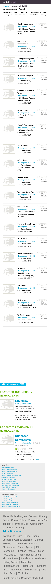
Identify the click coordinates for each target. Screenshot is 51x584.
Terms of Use (20, 523)
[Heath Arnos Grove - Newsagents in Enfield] (9, 261)
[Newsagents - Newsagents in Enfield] (9, 185)
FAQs (19, 527)
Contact (33, 516)
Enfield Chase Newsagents (9, 483)
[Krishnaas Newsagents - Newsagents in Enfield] (7, 444)
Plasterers (28, 565)
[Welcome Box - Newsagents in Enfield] (9, 214)
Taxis (13, 573)
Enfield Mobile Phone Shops (9, 502)
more (38, 459)
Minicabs (26, 562)
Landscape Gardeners (34, 558)
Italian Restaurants (29, 554)
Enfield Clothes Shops (8, 501)
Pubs (6, 569)
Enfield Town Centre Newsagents (11, 475)
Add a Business (12, 531)
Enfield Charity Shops (7, 499)
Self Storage (32, 569)
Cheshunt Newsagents (8, 489)
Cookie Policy (18, 520)
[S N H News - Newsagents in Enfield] (9, 168)
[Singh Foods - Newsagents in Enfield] (9, 118)
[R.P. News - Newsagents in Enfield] (9, 293)
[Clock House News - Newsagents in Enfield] (9, 32)
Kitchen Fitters (11, 558)
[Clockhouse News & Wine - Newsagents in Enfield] (9, 98)
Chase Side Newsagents (8, 487)
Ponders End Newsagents (9, 479)
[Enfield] (18, 4)
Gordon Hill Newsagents (8, 477)
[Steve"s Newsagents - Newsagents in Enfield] (9, 133)
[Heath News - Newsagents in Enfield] (9, 246)
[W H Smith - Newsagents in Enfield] (9, 276)
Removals (17, 569)
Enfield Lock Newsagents (9, 469)
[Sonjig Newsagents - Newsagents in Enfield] (9, 66)
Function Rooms (26, 551)
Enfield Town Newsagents (9, 471)
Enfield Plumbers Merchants (9, 504)
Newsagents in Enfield (23, 404)
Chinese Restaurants (26, 543)
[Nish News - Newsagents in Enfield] (9, 308)
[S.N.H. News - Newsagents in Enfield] (9, 153)
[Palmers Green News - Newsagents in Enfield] (9, 232)
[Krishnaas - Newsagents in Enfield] (7, 409)
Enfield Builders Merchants (9, 497)
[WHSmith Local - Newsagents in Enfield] (9, 323)
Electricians (9, 547)
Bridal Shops (32, 536)
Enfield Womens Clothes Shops (10, 506)
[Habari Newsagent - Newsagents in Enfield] (9, 83)
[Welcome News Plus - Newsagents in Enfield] (9, 200)
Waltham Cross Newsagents (10, 485)
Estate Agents (26, 547)
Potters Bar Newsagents (8, 481)
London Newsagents (7, 467)
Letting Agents (11, 562)
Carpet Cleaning (23, 539)
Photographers (11, 565)
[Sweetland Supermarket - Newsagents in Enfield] (9, 49)
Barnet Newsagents (7, 473)
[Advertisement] (25, 353)
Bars (20, 536)
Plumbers (41, 565)
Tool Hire (23, 573)
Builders (7, 539)
